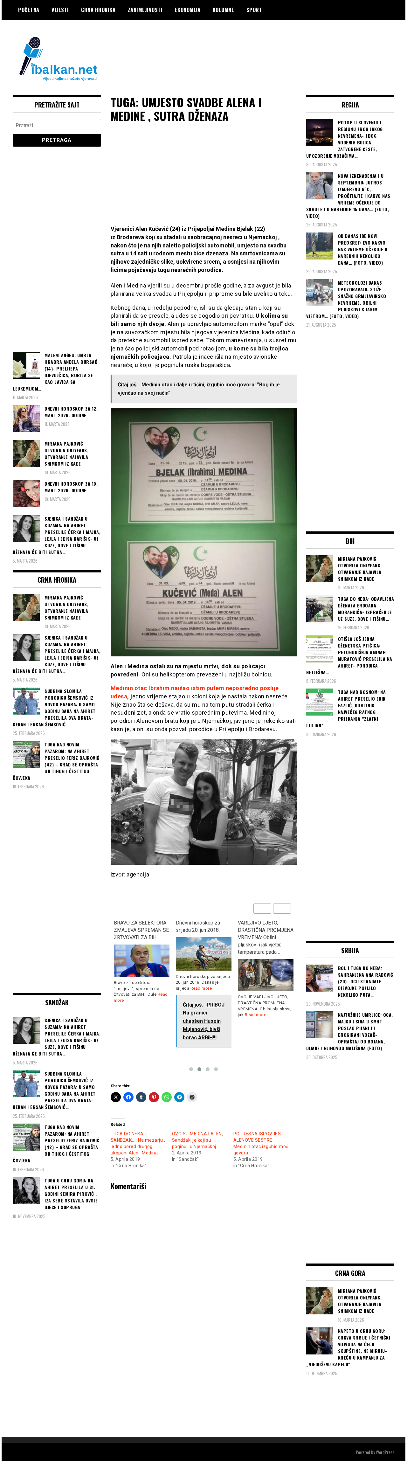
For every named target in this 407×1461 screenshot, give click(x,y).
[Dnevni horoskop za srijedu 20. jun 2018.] (141, 954)
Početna (28, 10)
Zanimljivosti (145, 10)
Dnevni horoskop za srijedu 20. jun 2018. (136, 926)
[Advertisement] (278, 45)
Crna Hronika (98, 10)
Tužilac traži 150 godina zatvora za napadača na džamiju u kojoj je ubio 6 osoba (264, 934)
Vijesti (60, 10)
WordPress (385, 1452)
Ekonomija (188, 10)
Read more (139, 988)
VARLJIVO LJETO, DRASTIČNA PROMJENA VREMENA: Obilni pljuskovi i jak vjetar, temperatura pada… (203, 937)
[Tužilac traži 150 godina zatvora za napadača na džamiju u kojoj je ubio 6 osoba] (265, 966)
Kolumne (223, 10)
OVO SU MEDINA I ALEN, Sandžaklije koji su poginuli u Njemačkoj (197, 1140)
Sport (254, 10)
